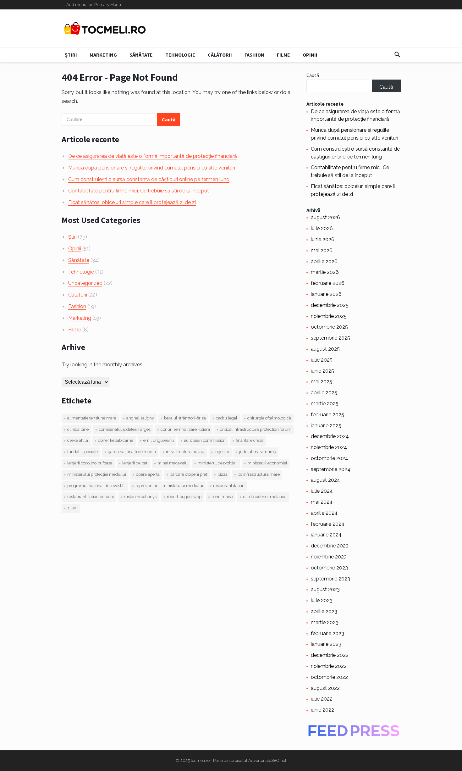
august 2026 (325, 217)
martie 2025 (324, 404)
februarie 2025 (327, 415)
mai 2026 (322, 250)
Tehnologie (180, 55)
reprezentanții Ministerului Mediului (169, 485)
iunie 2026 (322, 239)
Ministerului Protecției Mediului (96, 474)
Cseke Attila (77, 440)
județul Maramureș (257, 451)
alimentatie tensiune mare (91, 418)
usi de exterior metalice (264, 496)
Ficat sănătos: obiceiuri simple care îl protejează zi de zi (132, 202)
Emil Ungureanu (158, 440)
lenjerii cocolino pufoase (89, 463)
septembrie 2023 (330, 579)
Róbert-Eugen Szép (184, 496)
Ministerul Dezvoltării (217, 463)
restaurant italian (229, 485)
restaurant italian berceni (90, 496)
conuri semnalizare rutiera (185, 429)
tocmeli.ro (200, 760)
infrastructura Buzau (185, 451)
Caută (312, 75)
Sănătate (141, 55)
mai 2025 (321, 382)
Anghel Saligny (140, 418)
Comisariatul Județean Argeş (125, 429)
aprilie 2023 (324, 611)
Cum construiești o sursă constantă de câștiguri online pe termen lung (148, 179)
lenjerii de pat (134, 463)
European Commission (205, 440)
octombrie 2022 (329, 677)
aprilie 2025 (324, 393)
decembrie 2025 (330, 305)
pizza (222, 474)
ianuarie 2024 (326, 535)
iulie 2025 (322, 360)
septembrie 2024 (330, 469)
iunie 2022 (322, 710)
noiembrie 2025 (329, 316)
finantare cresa (249, 440)
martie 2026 (325, 272)
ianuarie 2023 (326, 644)
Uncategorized (85, 283)
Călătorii (220, 55)
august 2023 (325, 589)
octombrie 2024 (329, 458)
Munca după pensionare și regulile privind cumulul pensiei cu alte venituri (151, 168)
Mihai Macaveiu (172, 463)
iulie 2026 (322, 228)
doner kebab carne (115, 440)
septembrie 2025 (330, 338)
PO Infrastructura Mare (259, 474)
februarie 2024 (327, 524)
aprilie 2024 (324, 513)
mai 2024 (322, 502)
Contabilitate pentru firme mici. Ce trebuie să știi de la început (138, 191)
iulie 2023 (322, 600)
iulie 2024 (322, 491)
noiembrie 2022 (329, 666)
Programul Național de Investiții (96, 485)
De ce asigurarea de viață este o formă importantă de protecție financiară (152, 156)
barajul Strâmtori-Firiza (185, 418)
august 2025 (325, 349)
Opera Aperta (148, 474)
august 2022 (325, 688)
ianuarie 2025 (326, 426)
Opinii (310, 55)
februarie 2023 (327, 633)
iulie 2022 (322, 699)
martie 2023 (324, 622)
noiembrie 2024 (329, 447)
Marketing (103, 55)
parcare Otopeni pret (188, 474)
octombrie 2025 (329, 327)
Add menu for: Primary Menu (93, 4)
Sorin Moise (222, 496)
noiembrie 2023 (329, 557)
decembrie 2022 (330, 655)
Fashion (254, 55)
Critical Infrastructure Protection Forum (255, 429)
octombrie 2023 (329, 568)
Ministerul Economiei (267, 463)
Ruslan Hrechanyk (140, 496)
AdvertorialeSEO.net (267, 760)
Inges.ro (221, 451)
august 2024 (325, 480)
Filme (283, 55)
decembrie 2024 (330, 436)
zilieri (72, 508)
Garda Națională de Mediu (132, 451)
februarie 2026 (327, 283)
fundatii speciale (82, 451)
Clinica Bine (78, 429)
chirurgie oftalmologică (269, 418)
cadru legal (226, 418)
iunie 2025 (322, 371)
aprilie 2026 (324, 261)
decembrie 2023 (330, 546)
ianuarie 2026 (326, 294)
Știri (71, 55)
